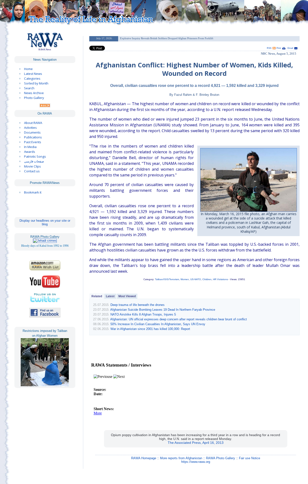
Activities (30, 127)
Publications (33, 137)
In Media (30, 147)
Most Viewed (127, 296)
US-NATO (195, 279)
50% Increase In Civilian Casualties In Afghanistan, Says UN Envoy (157, 324)
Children (207, 279)
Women (184, 279)
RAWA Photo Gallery (220, 458)
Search (29, 88)
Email (290, 48)
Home (28, 69)
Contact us (32, 171)
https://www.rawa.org (195, 462)
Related (96, 296)
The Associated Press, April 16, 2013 (196, 443)
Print (278, 48)
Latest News (33, 73)
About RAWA (33, 123)
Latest (110, 296)
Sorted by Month (36, 83)
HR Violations (220, 279)
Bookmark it (32, 192)
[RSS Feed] (44, 106)
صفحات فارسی (34, 161)
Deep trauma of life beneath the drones (137, 305)
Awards (29, 151)
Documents (32, 132)
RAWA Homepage (143, 458)
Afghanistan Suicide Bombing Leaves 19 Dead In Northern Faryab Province (162, 309)
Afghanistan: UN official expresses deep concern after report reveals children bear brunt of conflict (178, 319)
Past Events (32, 142)
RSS (269, 48)
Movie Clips (32, 166)
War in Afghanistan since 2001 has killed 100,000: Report (150, 329)
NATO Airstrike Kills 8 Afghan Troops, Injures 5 (143, 314)
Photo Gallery (34, 98)
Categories (32, 78)
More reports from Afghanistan (181, 458)
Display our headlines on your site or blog (44, 222)
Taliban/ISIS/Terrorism (167, 279)
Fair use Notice (249, 458)
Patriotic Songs (35, 156)
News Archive (34, 93)
